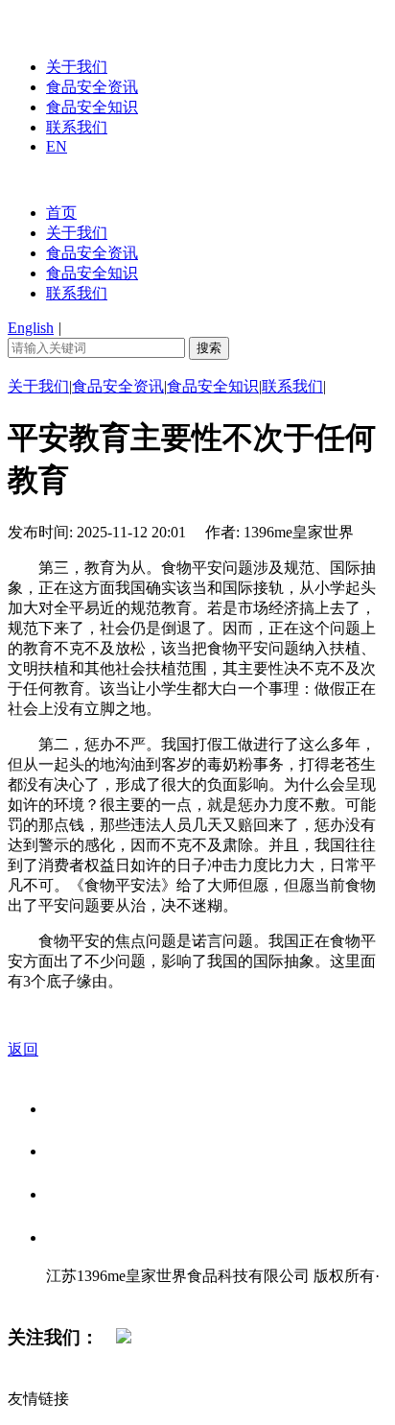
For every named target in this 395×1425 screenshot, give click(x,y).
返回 (23, 1049)
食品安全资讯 (92, 87)
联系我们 (76, 127)
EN (56, 146)
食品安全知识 (92, 107)
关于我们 (76, 67)
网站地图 (84, 1296)
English (31, 328)
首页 (61, 212)
